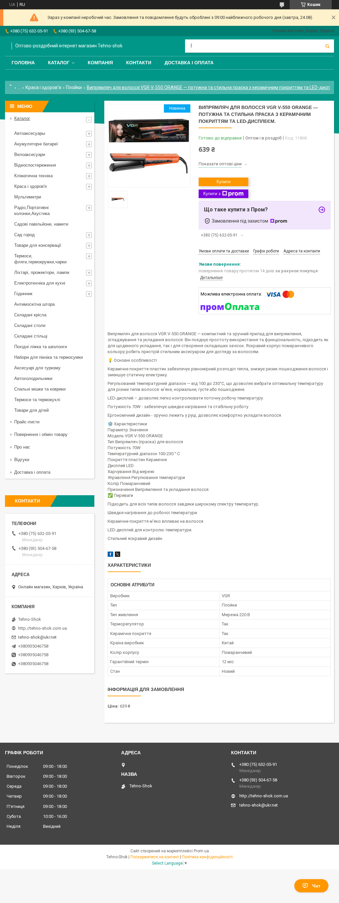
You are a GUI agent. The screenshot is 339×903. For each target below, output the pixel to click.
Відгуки (21, 459)
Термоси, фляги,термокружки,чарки (40, 258)
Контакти (138, 62)
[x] (117, 555)
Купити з (211, 193)
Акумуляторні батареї (36, 143)
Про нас (22, 447)
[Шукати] (327, 46)
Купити (223, 181)
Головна (23, 62)
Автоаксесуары (29, 133)
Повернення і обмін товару (41, 434)
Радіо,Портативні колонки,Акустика (32, 210)
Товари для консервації (37, 245)
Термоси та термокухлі (37, 399)
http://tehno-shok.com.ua (42, 628)
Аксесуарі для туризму (37, 367)
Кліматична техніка (33, 175)
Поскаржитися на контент (154, 857)
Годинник (23, 293)
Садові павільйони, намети (41, 224)
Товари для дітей (31, 410)
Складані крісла (30, 314)
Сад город (24, 234)
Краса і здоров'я (43, 87)
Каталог (59, 62)
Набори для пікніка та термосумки (48, 357)
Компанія (100, 62)
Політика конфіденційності (207, 857)
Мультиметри (27, 196)
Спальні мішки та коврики (40, 389)
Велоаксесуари (29, 154)
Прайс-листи (26, 421)
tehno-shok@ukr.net (37, 637)
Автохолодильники (33, 378)
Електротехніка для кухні (39, 283)
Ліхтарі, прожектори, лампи (41, 272)
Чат (316, 885)
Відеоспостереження (35, 165)
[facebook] (110, 555)
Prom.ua (201, 851)
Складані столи (29, 325)
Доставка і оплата (189, 62)
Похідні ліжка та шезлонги (40, 346)
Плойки (74, 87)
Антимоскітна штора (34, 304)
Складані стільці (30, 336)
